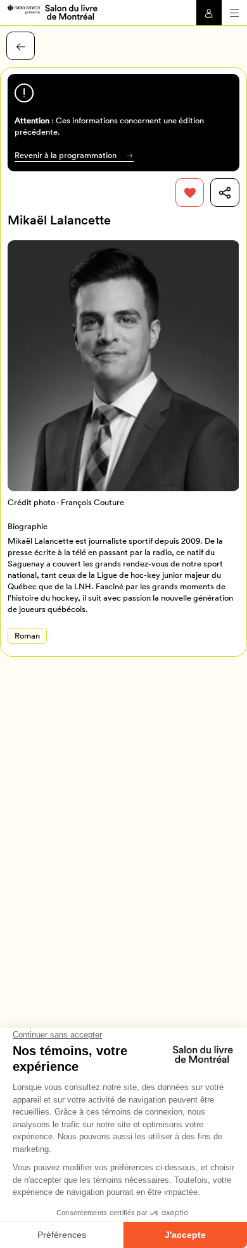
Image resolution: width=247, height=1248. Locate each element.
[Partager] (224, 192)
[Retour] (20, 46)
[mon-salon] (52, 11)
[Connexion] (209, 12)
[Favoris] (189, 192)
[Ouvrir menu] (234, 12)
